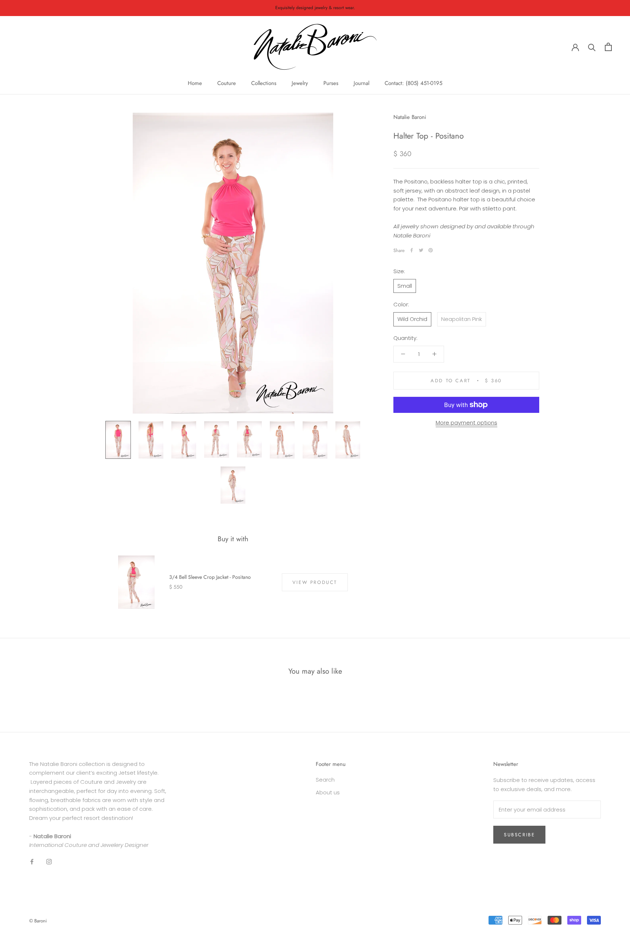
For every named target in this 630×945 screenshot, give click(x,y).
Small (404, 285)
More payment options (466, 422)
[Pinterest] (430, 250)
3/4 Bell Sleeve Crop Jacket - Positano (210, 577)
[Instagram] (49, 861)
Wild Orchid (412, 318)
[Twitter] (421, 250)
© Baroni (38, 920)
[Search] (592, 47)
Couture (226, 83)
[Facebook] (411, 250)
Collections (263, 83)
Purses (330, 83)
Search (325, 779)
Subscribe (519, 834)
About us (328, 792)
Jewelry (300, 83)
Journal (361, 83)
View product (314, 582)
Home (195, 83)
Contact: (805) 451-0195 (413, 83)
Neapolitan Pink (461, 318)
